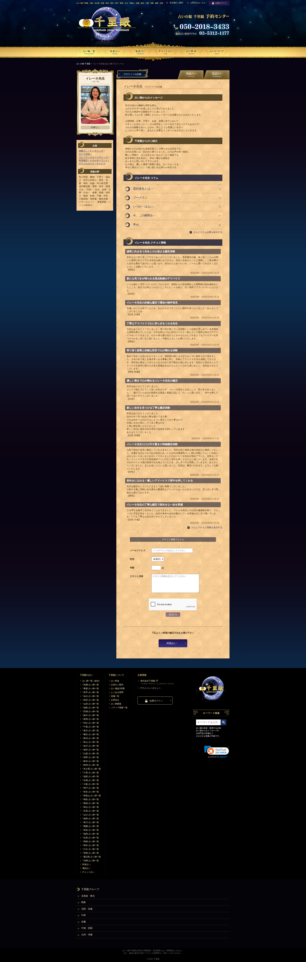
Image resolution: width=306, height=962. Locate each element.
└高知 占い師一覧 (90, 830)
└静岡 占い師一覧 (90, 765)
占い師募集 (116, 704)
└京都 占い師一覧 (90, 780)
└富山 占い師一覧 (90, 742)
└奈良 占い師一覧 (90, 792)
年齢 (132, 567)
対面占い (172, 643)
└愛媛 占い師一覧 (90, 826)
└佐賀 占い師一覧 (90, 837)
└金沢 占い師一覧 (90, 746)
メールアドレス (138, 550)
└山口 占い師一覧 (90, 814)
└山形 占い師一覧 (90, 704)
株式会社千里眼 (148, 681)
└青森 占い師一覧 (90, 688)
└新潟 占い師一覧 (90, 738)
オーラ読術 (84, 154)
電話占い (86, 868)
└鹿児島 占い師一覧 (91, 857)
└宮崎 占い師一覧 (90, 853)
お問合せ (115, 700)
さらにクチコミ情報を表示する (206, 527)
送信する (173, 614)
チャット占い (88, 872)
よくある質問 (117, 692)
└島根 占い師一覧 (90, 803)
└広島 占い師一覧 (90, 811)
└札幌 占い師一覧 (90, 684)
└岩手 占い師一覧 (90, 692)
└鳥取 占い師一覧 (90, 799)
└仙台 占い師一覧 (90, 696)
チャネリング (96, 151)
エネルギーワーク (99, 160)
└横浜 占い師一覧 (90, 734)
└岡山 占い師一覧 (90, 807)
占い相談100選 (118, 688)
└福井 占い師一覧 (90, 749)
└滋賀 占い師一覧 (90, 776)
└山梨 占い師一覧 (90, 753)
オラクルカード (87, 163)
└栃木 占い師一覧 (90, 715)
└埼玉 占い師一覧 (90, 723)
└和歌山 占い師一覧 (91, 795)
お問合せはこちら (198, 3)
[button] (216, 751)
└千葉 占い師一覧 (90, 727)
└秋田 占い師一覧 (90, 700)
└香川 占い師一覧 (90, 822)
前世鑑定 (83, 160)
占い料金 (115, 681)
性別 (132, 559)
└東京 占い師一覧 (90, 730)
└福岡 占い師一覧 (90, 834)
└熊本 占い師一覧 (90, 845)
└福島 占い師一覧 (90, 707)
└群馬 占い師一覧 (90, 719)
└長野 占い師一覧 (90, 757)
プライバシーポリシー (150, 688)
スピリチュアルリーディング (93, 157)
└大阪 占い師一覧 (90, 784)
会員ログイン (221, 3)
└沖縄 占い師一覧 (90, 860)
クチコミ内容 (136, 576)
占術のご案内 (117, 684)
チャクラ (100, 163)
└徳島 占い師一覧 (90, 818)
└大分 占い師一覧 (90, 849)
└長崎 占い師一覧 (90, 841)
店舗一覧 (115, 696)
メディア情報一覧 (119, 707)
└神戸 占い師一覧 (90, 788)
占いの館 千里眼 (83, 64)
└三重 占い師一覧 (90, 772)
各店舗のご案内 (176, 3)
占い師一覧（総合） (91, 681)
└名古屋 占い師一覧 (91, 769)
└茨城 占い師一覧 (90, 711)
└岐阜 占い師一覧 (90, 761)
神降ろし (83, 151)
